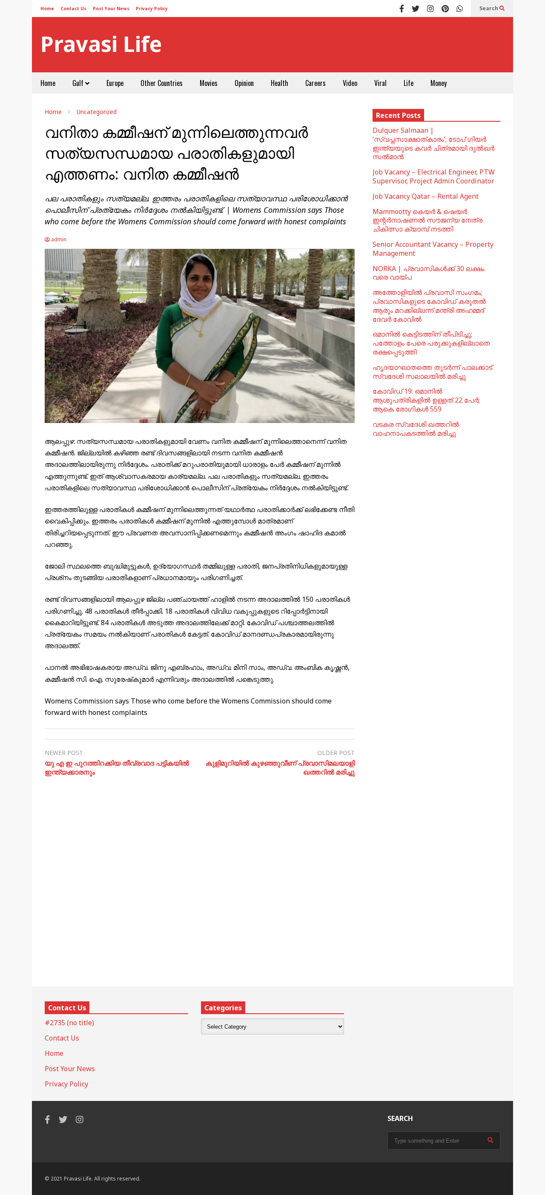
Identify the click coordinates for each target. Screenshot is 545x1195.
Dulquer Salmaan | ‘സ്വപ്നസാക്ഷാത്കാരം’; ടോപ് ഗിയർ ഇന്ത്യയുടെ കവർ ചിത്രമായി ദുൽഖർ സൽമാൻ (433, 143)
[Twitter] (415, 8)
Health (279, 83)
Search (489, 8)
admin (58, 239)
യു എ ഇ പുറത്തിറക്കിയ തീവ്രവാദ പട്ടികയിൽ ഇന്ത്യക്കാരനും (117, 768)
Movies (209, 83)
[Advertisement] (350, 45)
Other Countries (162, 83)
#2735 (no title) (69, 1022)
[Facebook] (401, 8)
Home (47, 8)
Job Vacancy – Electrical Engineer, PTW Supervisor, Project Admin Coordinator (434, 176)
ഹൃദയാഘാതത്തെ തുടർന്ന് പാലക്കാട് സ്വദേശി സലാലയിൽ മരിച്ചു (432, 372)
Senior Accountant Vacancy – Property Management (433, 249)
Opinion (244, 83)
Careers (315, 83)
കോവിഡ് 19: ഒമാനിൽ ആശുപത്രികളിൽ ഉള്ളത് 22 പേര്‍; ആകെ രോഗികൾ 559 (426, 400)
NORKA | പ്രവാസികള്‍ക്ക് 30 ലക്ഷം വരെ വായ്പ (429, 273)
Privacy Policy (152, 8)
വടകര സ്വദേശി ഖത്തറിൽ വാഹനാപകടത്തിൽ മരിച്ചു (416, 429)
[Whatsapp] (459, 8)
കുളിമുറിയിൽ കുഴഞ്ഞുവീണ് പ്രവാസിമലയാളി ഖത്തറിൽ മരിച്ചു (280, 768)
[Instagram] (430, 8)
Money (438, 83)
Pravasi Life (101, 44)
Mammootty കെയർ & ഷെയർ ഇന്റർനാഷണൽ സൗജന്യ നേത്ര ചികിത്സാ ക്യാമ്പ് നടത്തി (427, 220)
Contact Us (73, 8)
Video (350, 83)
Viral (380, 83)
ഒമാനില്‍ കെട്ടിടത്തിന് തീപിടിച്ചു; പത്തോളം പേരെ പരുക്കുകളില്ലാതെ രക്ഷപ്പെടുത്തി (431, 343)
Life (408, 83)
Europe (114, 83)
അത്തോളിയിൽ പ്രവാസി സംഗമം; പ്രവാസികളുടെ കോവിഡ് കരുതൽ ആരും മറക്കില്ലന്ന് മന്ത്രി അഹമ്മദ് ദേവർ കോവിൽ (429, 305)
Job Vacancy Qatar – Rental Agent (426, 196)
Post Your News (111, 8)
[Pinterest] (445, 8)
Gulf (78, 83)
